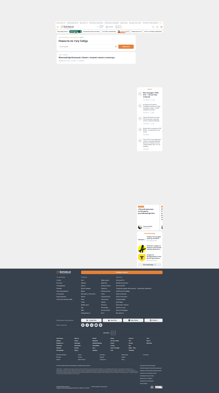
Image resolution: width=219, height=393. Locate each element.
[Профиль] (161, 27)
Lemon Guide (124, 23)
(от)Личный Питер (72, 23)
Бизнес (83, 285)
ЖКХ (82, 310)
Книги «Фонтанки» (121, 296)
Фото (102, 313)
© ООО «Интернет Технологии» (99, 386)
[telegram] (87, 325)
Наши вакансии (61, 296)
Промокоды (149, 233)
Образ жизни (105, 280)
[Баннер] (75, 31)
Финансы (104, 305)
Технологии (104, 299)
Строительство (105, 296)
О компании (60, 294)
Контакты (59, 283)
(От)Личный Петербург (123, 291)
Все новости (74, 37)
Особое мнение (106, 285)
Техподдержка (60, 285)
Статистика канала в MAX (64, 299)
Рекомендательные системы (147, 375)
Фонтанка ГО (84, 23)
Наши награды (143, 383)
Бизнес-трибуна (86, 288)
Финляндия (104, 307)
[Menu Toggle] (58, 27)
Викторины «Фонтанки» (88, 294)
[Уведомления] (157, 27)
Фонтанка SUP (61, 23)
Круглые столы (120, 307)
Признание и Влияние (112, 23)
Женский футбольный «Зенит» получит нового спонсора (87, 57)
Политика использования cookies (148, 373)
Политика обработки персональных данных (151, 368)
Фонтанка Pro (120, 280)
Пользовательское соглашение (147, 365)
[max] (83, 325)
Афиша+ (83, 283)
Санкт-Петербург (64, 37)
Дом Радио (119, 302)
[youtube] (96, 325)
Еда (82, 307)
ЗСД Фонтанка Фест (135, 23)
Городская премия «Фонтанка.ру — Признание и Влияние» (134, 288)
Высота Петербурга (122, 310)
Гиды (82, 299)
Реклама (59, 288)
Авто (82, 280)
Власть (83, 296)
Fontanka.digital (120, 299)
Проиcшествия (105, 291)
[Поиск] (153, 27)
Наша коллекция (121, 294)
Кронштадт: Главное (122, 305)
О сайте (58, 280)
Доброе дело (85, 305)
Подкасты (104, 288)
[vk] (91, 325)
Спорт (103, 294)
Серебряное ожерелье (96, 23)
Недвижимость (85, 313)
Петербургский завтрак (150, 23)
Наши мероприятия (62, 291)
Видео (83, 291)
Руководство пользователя (146, 381)
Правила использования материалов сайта (151, 370)
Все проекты (120, 313)
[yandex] (100, 325)
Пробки (110, 27)
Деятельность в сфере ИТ (146, 378)
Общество (104, 283)
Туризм (103, 302)
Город (83, 302)
